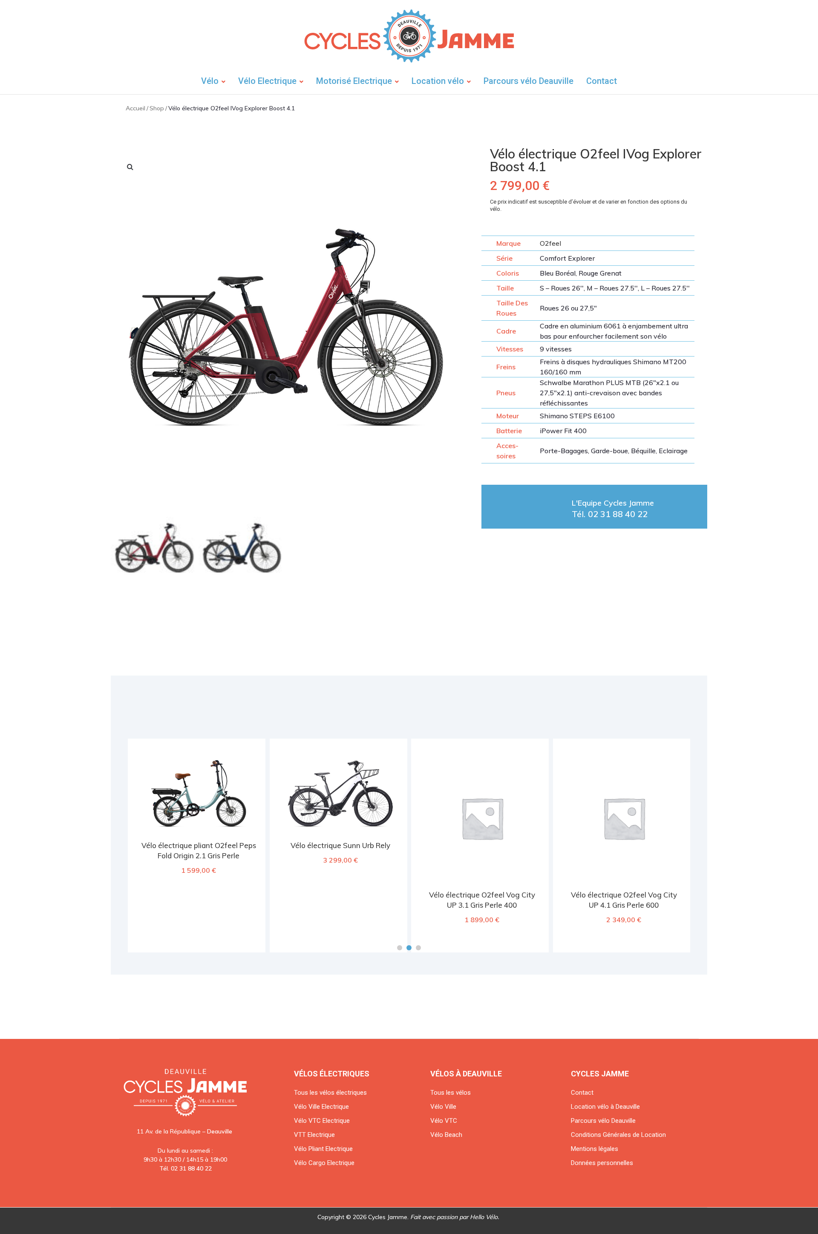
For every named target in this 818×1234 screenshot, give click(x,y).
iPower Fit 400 (563, 430)
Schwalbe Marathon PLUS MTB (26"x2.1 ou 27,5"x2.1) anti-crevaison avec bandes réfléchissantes (609, 392)
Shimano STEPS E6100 (577, 415)
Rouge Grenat (600, 273)
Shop (157, 108)
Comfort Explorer (567, 258)
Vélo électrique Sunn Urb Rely (340, 845)
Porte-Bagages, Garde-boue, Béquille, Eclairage (614, 450)
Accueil (135, 108)
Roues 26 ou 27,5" (568, 308)
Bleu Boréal (558, 273)
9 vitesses (556, 349)
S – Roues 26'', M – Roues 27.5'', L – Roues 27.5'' (615, 288)
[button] (399, 947)
